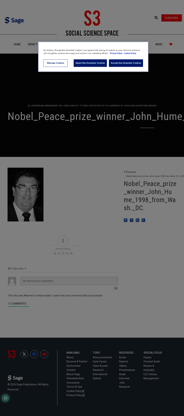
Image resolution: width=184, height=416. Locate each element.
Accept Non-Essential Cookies (126, 63)
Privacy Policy (116, 53)
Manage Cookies (55, 63)
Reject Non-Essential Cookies (90, 63)
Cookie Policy (130, 53)
